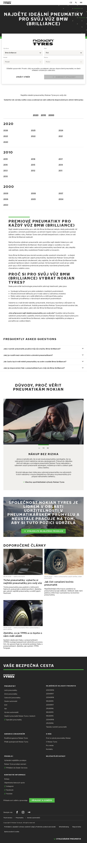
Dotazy (6, 779)
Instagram (10, 786)
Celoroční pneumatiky (12, 698)
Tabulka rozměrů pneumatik (56, 727)
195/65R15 (49, 701)
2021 (61, 136)
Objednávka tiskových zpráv (14, 783)
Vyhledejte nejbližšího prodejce (45, 531)
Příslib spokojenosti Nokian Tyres (16, 742)
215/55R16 (49, 723)
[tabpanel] (43, 64)
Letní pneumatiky (10, 690)
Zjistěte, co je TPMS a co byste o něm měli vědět (22, 634)
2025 (33, 130)
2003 (5, 205)
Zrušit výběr (23, 77)
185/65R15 (49, 712)
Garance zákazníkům (14, 734)
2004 (61, 199)
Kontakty (49, 749)
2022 (33, 136)
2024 (61, 130)
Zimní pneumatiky (10, 694)
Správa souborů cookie (11, 831)
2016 (5, 165)
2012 (33, 170)
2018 (33, 159)
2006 (5, 199)
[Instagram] (23, 812)
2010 (43, 115)
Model (5, 57)
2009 (5, 193)
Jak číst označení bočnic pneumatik (59, 583)
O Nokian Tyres (51, 742)
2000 (51, 115)
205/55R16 (50, 690)
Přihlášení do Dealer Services (16, 768)
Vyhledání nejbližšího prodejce (15, 760)
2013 (5, 170)
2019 (5, 159)
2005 (33, 199)
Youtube (9, 794)
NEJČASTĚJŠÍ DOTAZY (55, 756)
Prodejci (8, 756)
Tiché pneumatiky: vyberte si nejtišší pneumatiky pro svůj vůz (22, 581)
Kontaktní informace (14, 775)
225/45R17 (50, 694)
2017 (61, 159)
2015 (33, 165)
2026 (5, 130)
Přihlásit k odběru (42, 800)
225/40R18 (50, 697)
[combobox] (23, 52)
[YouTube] (29, 812)
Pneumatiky (10, 686)
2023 (5, 136)
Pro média (49, 745)
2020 (35, 115)
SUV (5, 705)
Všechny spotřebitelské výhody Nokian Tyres (44, 482)
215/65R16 (49, 708)
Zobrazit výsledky (66, 77)
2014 (61, 165)
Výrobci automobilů (11, 712)
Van (5, 708)
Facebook (9, 790)
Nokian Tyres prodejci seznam (15, 764)
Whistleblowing (64, 827)
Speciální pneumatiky (14, 720)
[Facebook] (17, 812)
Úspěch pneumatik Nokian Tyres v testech (19, 716)
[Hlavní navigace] (81, 2)
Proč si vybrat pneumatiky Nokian (58, 738)
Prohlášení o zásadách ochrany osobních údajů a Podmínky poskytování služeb (30, 827)
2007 (61, 193)
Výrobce (6, 48)
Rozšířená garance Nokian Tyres (16, 738)
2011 (60, 170)
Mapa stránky (76, 827)
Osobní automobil (10, 701)
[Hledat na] (76, 2)
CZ (71, 2)
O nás (49, 734)
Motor (46, 57)
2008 (33, 193)
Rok (45, 48)
